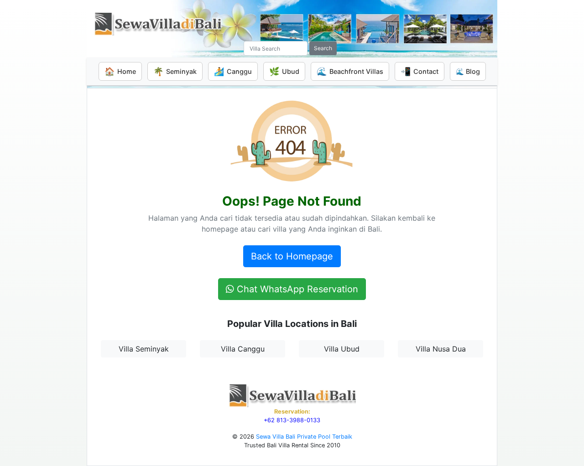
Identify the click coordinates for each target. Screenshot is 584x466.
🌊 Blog (468, 71)
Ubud (284, 71)
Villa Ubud (342, 348)
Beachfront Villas (350, 71)
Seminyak (175, 71)
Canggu (233, 71)
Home (120, 71)
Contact (419, 71)
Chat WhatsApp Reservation (296, 289)
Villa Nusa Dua (441, 348)
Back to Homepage (292, 256)
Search (323, 48)
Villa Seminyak (144, 348)
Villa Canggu (243, 348)
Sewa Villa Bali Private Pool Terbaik (304, 436)
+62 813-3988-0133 (292, 420)
